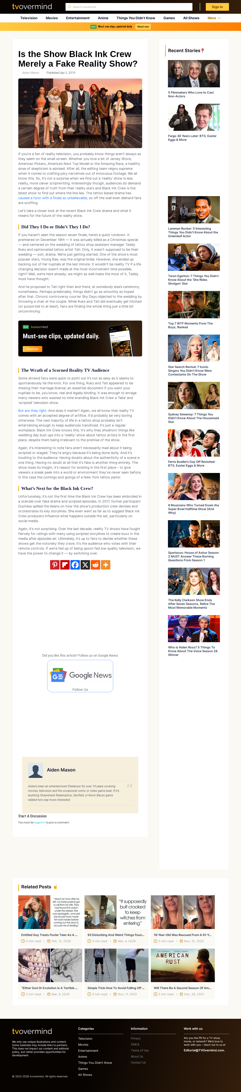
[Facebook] (75, 565)
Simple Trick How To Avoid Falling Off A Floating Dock (126, 988)
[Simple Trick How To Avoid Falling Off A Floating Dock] (117, 965)
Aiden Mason (30, 73)
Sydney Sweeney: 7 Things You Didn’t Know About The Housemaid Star (193, 418)
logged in (39, 822)
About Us (137, 1056)
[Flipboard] (65, 565)
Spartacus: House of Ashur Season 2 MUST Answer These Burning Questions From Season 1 (193, 556)
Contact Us (138, 1062)
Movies (52, 18)
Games (169, 18)
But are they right (32, 411)
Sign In (217, 7)
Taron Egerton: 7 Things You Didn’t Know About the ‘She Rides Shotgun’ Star (193, 279)
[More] (105, 565)
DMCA (135, 1044)
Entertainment (78, 18)
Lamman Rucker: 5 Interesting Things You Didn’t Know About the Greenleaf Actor (193, 232)
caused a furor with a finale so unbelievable (52, 198)
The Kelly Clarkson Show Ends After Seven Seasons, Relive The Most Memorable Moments (191, 603)
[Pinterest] (54, 565)
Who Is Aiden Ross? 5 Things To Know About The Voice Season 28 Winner (192, 651)
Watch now (143, 26)
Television (28, 18)
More (212, 18)
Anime (103, 18)
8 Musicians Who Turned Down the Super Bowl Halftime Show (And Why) (193, 509)
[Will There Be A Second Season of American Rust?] (183, 965)
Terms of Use (140, 1050)
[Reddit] (95, 565)
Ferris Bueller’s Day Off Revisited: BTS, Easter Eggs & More (191, 463)
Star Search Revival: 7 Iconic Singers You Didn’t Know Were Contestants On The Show (190, 370)
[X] (85, 565)
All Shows (191, 18)
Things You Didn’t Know (136, 18)
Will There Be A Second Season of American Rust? (190, 988)
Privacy (136, 1038)
